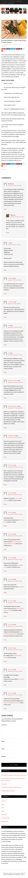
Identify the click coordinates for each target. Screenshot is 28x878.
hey (9, 242)
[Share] (21, 49)
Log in (22, 874)
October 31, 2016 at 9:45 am (14, 185)
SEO (9, 353)
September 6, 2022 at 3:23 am (15, 494)
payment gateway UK (13, 406)
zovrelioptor (11, 301)
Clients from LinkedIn (13, 380)
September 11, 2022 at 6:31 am (15, 626)
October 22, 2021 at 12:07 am (15, 437)
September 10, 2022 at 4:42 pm (15, 514)
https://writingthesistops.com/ (12, 702)
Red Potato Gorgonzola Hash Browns (11, 787)
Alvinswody (10, 512)
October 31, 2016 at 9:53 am (17, 216)
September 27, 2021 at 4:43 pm (15, 408)
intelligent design (12, 435)
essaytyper (21, 586)
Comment (4, 725)
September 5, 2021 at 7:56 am (15, 327)
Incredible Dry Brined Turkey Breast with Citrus (14, 775)
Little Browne (19, 1)
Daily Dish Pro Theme (18, 873)
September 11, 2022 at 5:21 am (15, 581)
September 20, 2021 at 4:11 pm (15, 354)
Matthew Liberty (11, 3)
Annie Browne (3, 3)
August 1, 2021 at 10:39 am (14, 303)
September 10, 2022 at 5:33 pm (15, 535)
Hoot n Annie (12, 1)
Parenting (4, 814)
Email (3, 749)
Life (2, 807)
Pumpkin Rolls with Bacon (8, 791)
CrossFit (3, 801)
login (9, 325)
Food (4, 169)
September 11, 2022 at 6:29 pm (15, 671)
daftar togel (11, 465)
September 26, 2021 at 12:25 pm (15, 382)
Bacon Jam (4, 784)
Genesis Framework (9, 874)
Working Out (4, 821)
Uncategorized (5, 818)
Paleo (2, 811)
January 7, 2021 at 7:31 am (14, 244)
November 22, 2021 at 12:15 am (15, 467)
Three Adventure (4, 1)
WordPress (17, 874)
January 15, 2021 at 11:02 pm (15, 280)
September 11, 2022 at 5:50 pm (15, 649)
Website (3, 756)
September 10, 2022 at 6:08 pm (15, 559)
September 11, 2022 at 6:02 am (15, 602)
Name (3, 741)
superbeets (10, 278)
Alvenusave (10, 492)
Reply (5, 209)
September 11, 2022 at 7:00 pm (15, 694)
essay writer (21, 679)
